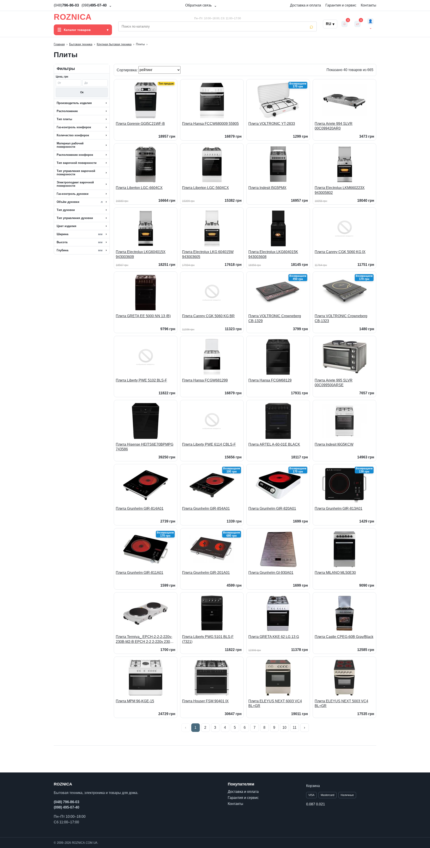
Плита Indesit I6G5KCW (334, 444)
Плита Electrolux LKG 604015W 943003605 (208, 254)
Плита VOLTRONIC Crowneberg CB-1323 (341, 318)
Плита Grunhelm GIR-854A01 (206, 508)
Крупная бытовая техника (114, 44)
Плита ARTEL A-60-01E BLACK (274, 444)
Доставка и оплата (305, 5)
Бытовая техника (80, 44)
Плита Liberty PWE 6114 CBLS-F (209, 444)
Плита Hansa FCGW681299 (205, 380)
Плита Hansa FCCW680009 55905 (210, 124)
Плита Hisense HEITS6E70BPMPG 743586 (144, 446)
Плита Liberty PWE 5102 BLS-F (141, 380)
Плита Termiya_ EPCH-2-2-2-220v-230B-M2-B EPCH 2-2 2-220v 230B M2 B (144, 639)
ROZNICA (73, 17)
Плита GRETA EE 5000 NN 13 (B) (143, 316)
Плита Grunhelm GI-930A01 (270, 573)
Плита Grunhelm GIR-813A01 (338, 508)
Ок (82, 92)
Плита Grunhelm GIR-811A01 (139, 573)
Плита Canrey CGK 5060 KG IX (340, 252)
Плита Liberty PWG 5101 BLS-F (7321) (208, 639)
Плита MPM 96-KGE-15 (135, 701)
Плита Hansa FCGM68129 (270, 380)
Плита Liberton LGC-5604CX (205, 188)
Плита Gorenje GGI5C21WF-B (140, 124)
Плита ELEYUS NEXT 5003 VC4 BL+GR (341, 703)
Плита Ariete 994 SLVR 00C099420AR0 (334, 126)
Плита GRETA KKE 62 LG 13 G (273, 637)
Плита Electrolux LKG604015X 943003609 (141, 254)
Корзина (313, 786)
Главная (59, 44)
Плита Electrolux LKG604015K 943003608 (273, 254)
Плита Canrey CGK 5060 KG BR (208, 316)
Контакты (368, 5)
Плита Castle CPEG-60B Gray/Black (344, 637)
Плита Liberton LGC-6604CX (139, 188)
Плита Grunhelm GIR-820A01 (272, 508)
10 (284, 727)
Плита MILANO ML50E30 (335, 573)
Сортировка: (127, 70)
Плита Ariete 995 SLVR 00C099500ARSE (334, 382)
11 (295, 727)
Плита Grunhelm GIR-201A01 (206, 573)
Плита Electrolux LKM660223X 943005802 (340, 190)
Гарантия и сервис (340, 5)
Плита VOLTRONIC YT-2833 (271, 124)
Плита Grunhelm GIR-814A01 (139, 508)
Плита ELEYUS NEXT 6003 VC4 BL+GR (275, 703)
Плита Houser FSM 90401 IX (205, 701)
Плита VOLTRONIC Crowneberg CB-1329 (274, 318)
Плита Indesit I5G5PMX (267, 188)
